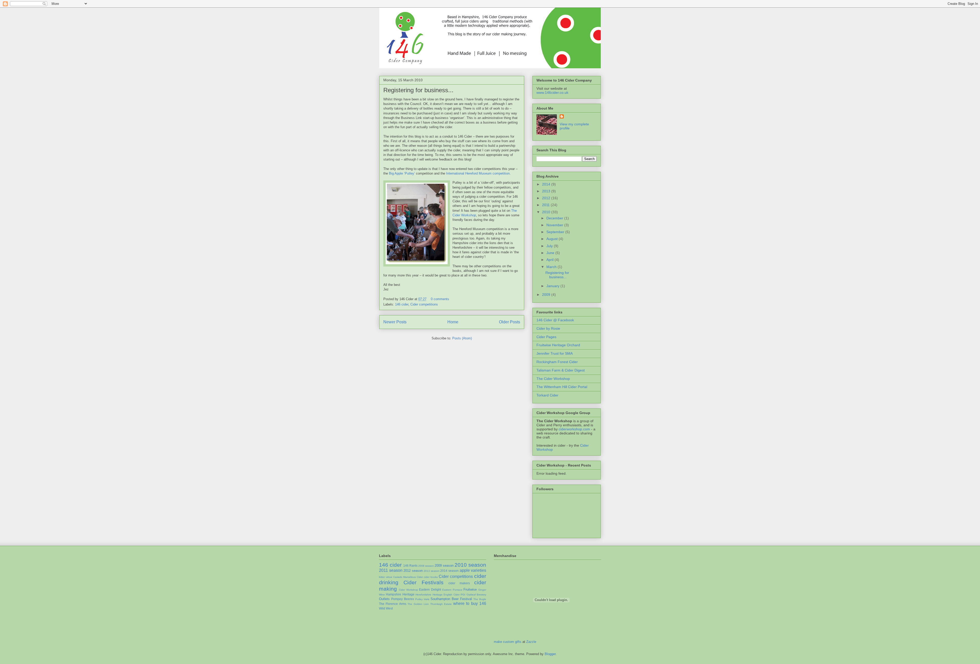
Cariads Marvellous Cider (408, 577)
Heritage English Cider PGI (449, 594)
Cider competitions (424, 304)
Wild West (386, 608)
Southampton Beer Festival (451, 599)
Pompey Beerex (402, 599)
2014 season (449, 570)
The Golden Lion (418, 604)
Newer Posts (395, 322)
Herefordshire (423, 594)
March (552, 267)
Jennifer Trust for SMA (554, 353)
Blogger (550, 654)
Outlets (384, 599)
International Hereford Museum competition (478, 173)
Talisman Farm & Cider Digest (560, 370)
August (552, 239)
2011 (546, 205)
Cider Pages (546, 337)
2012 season (413, 571)
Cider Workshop (408, 589)
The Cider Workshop (553, 379)
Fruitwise (470, 589)
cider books (431, 577)
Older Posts (509, 322)
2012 (546, 198)
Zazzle (531, 642)
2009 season (444, 565)
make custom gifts (507, 642)
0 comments (440, 299)
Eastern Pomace (452, 589)
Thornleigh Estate (441, 604)
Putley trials (422, 599)
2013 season (431, 570)
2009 (546, 295)
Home (452, 322)
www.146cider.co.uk (552, 92)
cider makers (459, 583)
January (553, 286)
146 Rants (410, 565)
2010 (546, 212)
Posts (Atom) (462, 338)
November (555, 225)
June (550, 253)
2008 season (426, 565)
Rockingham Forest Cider (557, 362)
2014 (546, 184)
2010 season (470, 565)
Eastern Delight (430, 589)
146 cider (401, 304)
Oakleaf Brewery (476, 594)
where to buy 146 (469, 603)
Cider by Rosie (548, 328)
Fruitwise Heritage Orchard (558, 345)
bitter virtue (385, 577)
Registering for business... (418, 90)
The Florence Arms (392, 603)
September (555, 232)
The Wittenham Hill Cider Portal (561, 387)
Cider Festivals (423, 582)
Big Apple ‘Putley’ (402, 173)
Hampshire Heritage (400, 594)
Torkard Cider (547, 395)
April (550, 260)
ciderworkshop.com (574, 429)
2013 (546, 191)
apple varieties (473, 570)
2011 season (390, 570)
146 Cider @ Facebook (555, 320)
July (550, 246)
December (555, 218)
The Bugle (479, 599)
